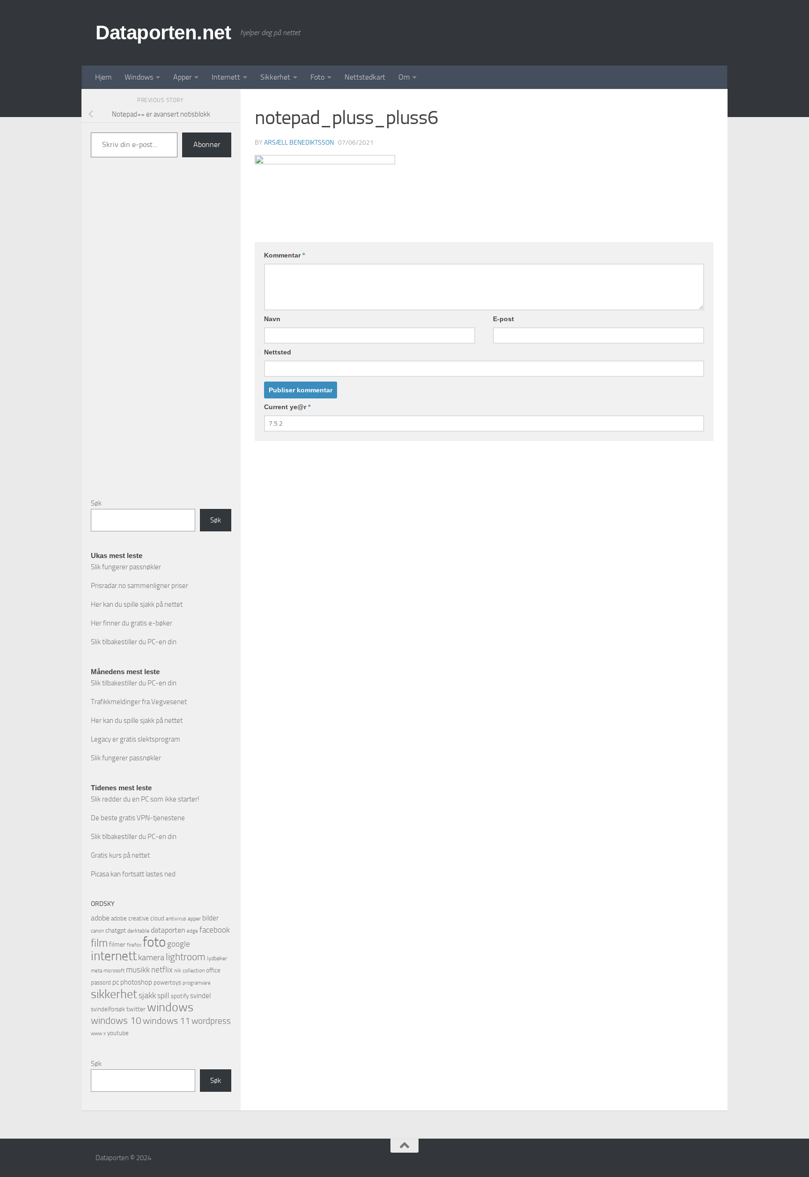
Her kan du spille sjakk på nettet (137, 604)
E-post (503, 319)
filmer (117, 945)
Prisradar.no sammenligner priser (139, 585)
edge (192, 931)
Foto (317, 77)
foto (154, 942)
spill (163, 995)
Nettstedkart (365, 77)
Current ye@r (287, 407)
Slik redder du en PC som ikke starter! (145, 799)
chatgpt (115, 930)
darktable (138, 930)
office (213, 970)
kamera (151, 957)
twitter (136, 1009)
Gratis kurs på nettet (120, 855)
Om (404, 77)
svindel (200, 996)
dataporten (168, 930)
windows (170, 1007)
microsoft (114, 970)
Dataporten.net (163, 33)
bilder (210, 918)
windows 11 (166, 1020)
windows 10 (116, 1020)
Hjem (103, 77)
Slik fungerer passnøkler (126, 567)
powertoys (167, 982)
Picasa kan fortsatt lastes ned (133, 874)
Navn (272, 319)
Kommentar (284, 255)
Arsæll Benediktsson (299, 143)
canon (97, 931)
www (96, 1033)
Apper (182, 77)
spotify (180, 996)
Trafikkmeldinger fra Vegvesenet (139, 702)
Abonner (206, 144)
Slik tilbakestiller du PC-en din (134, 642)
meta (96, 971)
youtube (118, 1033)
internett (114, 956)
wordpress (211, 1020)
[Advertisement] (161, 335)
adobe (100, 917)
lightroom (186, 957)
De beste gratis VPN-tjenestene (138, 818)
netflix (162, 969)
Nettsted (277, 352)
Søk (96, 503)
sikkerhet (114, 994)
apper (194, 918)
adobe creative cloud (137, 918)
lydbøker (217, 958)
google (178, 944)
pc (115, 982)
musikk (138, 969)
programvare (197, 983)
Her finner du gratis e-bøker (131, 623)
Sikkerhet (275, 77)
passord (101, 982)
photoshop (136, 982)
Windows (139, 77)
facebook (214, 929)
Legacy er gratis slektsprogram (135, 739)
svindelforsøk (108, 1009)
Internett (226, 77)
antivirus (176, 918)
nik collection (189, 970)
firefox (134, 945)
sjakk (147, 995)
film (99, 943)
